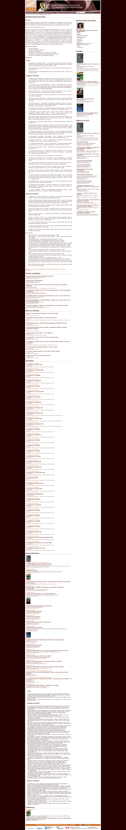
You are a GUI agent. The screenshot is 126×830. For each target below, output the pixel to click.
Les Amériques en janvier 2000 (33, 531)
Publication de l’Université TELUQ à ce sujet (35, 27)
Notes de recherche (45, 269)
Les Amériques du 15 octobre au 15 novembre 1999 (39, 542)
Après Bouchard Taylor (32, 570)
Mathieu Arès (29, 566)
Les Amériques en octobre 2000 (34, 488)
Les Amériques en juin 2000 (33, 510)
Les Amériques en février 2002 (33, 402)
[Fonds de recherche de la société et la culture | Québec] (59, 829)
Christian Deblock (43, 288)
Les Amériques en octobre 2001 (34, 418)
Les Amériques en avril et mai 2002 (35, 391)
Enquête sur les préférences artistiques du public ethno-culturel (42, 313)
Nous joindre (71, 12)
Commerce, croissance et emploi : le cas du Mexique (39, 332)
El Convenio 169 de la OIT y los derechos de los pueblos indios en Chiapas (45, 666)
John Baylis (28, 584)
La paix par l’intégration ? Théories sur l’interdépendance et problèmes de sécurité (47, 305)
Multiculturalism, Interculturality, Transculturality (38, 622)
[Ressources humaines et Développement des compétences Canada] (82, 829)
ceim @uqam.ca (64, 824)
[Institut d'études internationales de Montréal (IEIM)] (49, 829)
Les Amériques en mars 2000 (33, 526)
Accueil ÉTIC (38, 12)
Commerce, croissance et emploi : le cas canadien (38, 656)
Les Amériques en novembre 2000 (34, 483)
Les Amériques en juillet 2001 (33, 434)
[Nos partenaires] (31, 829)
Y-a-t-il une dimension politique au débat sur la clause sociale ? (42, 347)
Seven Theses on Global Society (34, 280)
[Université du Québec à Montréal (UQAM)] (39, 829)
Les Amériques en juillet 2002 (33, 380)
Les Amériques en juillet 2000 (33, 504)
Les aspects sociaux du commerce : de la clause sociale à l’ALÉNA (43, 351)
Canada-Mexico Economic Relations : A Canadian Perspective (41, 317)
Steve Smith (53, 584)
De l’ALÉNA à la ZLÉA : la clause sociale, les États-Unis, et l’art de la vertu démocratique (48, 295)
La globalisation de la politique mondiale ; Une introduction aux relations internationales (48, 581)
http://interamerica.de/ (57, 92)
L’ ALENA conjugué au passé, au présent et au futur (39, 563)
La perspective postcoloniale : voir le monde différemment (40, 593)
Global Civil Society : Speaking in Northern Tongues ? (39, 276)
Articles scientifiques (35, 269)
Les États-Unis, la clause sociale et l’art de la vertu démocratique (42, 337)
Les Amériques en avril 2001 (33, 450)
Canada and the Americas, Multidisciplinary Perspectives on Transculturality (45, 639)
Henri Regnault (33, 567)
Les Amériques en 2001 (32, 477)
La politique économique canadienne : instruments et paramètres (42, 685)
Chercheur (38, 14)
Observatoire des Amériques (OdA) (46, 366)
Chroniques (62, 269)
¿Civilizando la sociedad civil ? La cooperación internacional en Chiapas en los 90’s (47, 650)
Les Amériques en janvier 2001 (33, 467)
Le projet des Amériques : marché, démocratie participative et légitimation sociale (46, 323)
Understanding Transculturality (34, 627)
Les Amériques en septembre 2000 (34, 494)
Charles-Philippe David (44, 307)
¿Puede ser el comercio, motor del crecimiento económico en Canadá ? (44, 661)
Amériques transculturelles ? (33, 616)
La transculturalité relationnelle (34, 611)
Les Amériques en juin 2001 (33, 440)
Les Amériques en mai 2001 (33, 445)
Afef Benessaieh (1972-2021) (32, 278)
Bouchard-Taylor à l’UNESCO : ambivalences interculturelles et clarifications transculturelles (88, 148)
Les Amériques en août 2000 (33, 499)
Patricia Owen (48, 584)
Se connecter (72, 824)
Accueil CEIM (30, 12)
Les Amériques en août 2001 (33, 429)
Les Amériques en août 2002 (33, 375)
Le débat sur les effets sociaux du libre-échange (38, 355)
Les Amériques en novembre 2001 (34, 413)
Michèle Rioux (40, 567)
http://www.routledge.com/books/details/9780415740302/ (40, 88)
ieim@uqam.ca (80, 47)
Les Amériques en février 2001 (33, 461)
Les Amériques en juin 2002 (33, 386)
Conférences (28, 270)
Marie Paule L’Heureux (52, 288)
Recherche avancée (90, 12)
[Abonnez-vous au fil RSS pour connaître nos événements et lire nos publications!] (80, 825)
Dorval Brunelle (55, 566)
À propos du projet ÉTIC (48, 12)
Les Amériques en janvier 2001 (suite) (35, 472)
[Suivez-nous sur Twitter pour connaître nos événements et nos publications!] (86, 825)
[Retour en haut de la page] (89, 825)
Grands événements (30, 809)
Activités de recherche (61, 12)
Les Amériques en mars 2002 (33, 397)
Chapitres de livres (55, 269)
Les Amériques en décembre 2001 (34, 407)
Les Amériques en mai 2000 (33, 515)
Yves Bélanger (35, 566)
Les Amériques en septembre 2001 (34, 423)
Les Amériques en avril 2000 (33, 521)
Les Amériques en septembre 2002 (34, 370)
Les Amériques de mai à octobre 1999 (35, 548)
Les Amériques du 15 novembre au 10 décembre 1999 (39, 537)
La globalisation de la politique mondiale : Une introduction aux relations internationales (48, 818)
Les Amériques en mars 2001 (33, 456)
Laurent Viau (46, 567)
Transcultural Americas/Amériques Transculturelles (39, 605)
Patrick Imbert (42, 590)
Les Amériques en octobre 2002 (34, 364)
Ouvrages (28, 269)
